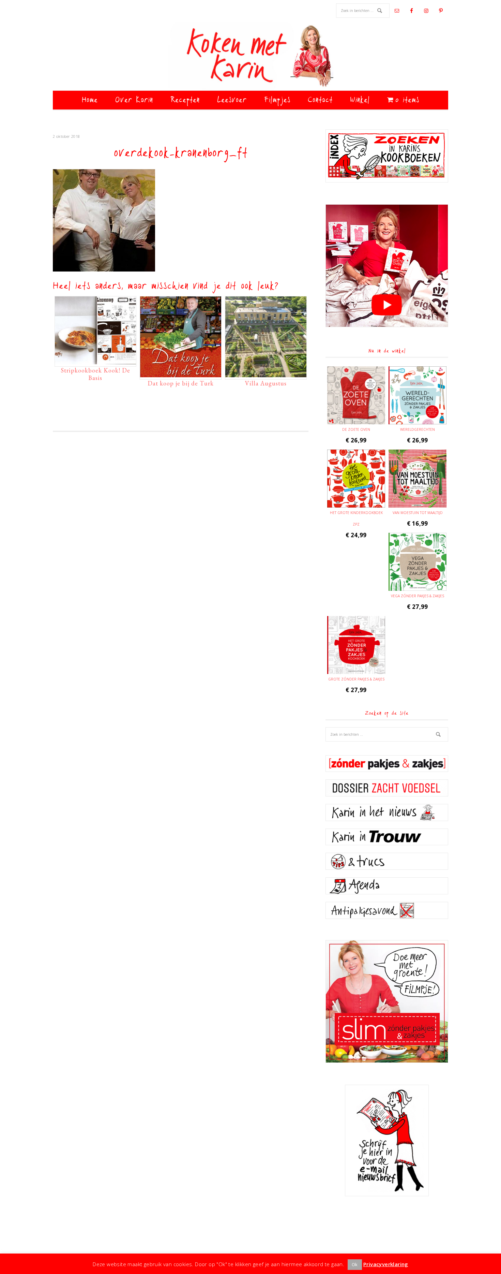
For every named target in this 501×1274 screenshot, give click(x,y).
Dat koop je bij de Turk (181, 383)
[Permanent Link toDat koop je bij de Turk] (180, 374)
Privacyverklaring (385, 1264)
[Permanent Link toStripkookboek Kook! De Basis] (95, 361)
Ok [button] (355, 1264)
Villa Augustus (266, 383)
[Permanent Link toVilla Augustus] (265, 374)
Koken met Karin (250, 56)
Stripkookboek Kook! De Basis (95, 374)
